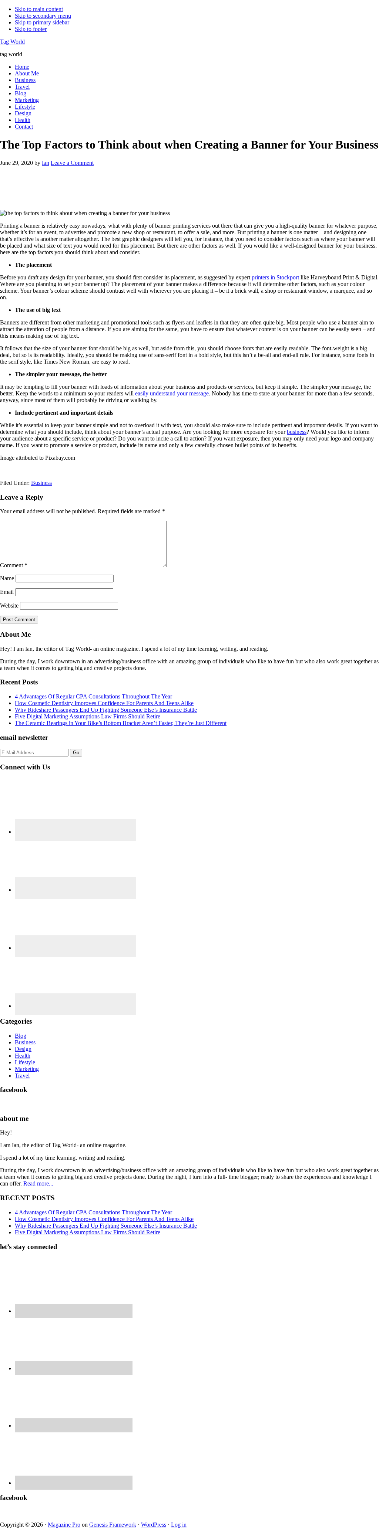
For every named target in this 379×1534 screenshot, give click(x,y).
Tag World (12, 41)
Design (23, 1049)
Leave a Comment (72, 163)
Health (22, 1055)
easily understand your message (172, 393)
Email (7, 592)
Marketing (27, 1069)
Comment (13, 565)
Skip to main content (39, 9)
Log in (179, 1524)
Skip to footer (31, 29)
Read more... (38, 1183)
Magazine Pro (64, 1524)
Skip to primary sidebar (42, 22)
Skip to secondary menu (43, 16)
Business (41, 483)
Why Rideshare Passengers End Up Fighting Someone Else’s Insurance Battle (106, 710)
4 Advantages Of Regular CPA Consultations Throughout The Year (93, 696)
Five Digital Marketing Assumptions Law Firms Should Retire (87, 716)
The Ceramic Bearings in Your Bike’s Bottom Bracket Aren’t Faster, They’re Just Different (121, 723)
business (296, 432)
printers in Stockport (275, 277)
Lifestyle (25, 1062)
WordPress (153, 1524)
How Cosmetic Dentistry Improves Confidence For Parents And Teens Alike (104, 703)
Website (9, 605)
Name (7, 578)
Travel (22, 1075)
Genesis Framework (112, 1524)
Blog (20, 1036)
